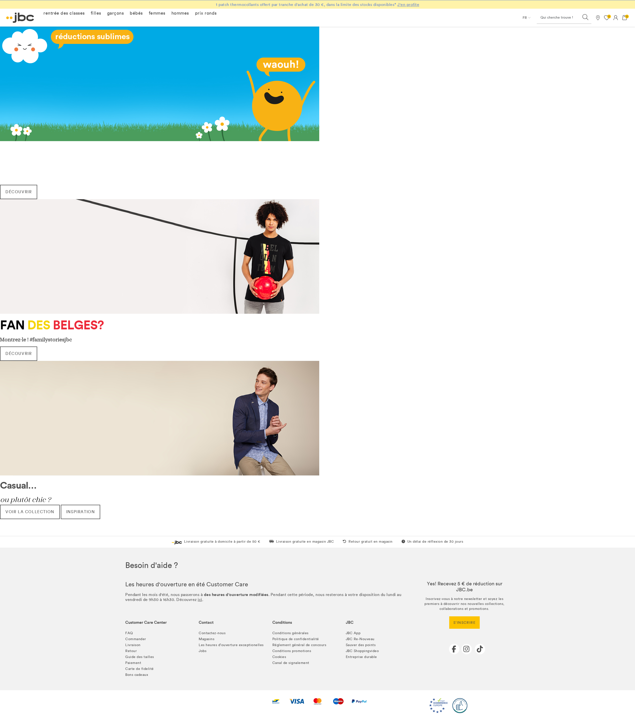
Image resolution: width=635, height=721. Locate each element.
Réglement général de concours (299, 645)
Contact (206, 622)
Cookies (279, 657)
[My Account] (615, 17)
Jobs (202, 651)
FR (525, 18)
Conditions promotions (291, 651)
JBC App (353, 633)
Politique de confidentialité (295, 639)
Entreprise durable (361, 657)
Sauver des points (361, 645)
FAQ (129, 633)
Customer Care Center (146, 622)
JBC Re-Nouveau (360, 639)
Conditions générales (290, 633)
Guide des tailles (139, 657)
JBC (349, 622)
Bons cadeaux (136, 675)
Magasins (206, 639)
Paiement (133, 663)
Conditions (282, 622)
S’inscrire (464, 623)
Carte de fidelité (139, 669)
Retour (131, 651)
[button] (64, 13)
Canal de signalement (290, 663)
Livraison (133, 645)
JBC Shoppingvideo (362, 651)
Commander (135, 639)
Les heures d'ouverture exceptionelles (231, 645)
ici (200, 599)
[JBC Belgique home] (20, 18)
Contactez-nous (212, 633)
